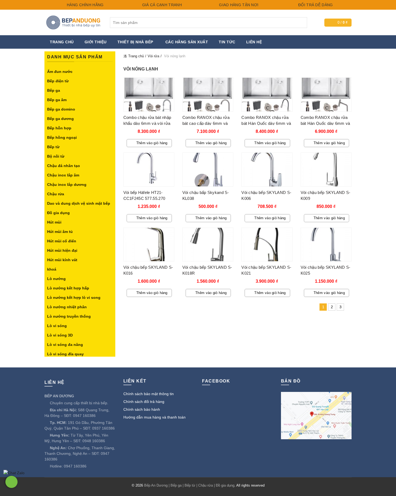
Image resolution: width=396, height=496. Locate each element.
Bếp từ (53, 147)
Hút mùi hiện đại (62, 250)
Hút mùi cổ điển (61, 241)
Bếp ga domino (61, 109)
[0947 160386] (11, 482)
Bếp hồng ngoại (62, 137)
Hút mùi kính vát (62, 260)
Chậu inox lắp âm (63, 175)
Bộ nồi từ (55, 156)
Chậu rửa (55, 194)
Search (301, 22)
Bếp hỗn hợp (59, 128)
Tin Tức (227, 42)
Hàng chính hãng (85, 5)
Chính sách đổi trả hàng (143, 401)
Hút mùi (54, 222)
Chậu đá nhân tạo (63, 166)
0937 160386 (103, 428)
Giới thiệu (96, 42)
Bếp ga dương (60, 118)
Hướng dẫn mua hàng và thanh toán (154, 417)
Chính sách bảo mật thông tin (148, 394)
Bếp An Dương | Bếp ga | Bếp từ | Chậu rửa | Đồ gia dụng (189, 485)
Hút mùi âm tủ (60, 231)
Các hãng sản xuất (186, 42)
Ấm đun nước (59, 71)
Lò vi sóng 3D (60, 335)
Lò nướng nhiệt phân (67, 307)
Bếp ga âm (57, 100)
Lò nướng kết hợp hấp (68, 288)
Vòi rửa (153, 56)
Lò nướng (56, 279)
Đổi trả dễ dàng (315, 5)
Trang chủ (62, 42)
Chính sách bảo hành (141, 409)
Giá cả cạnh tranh (161, 5)
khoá (51, 269)
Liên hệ (254, 42)
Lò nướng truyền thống (69, 316)
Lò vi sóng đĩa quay (65, 354)
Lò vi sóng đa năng (65, 344)
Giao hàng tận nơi (238, 5)
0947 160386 (84, 415)
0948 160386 (93, 441)
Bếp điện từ (58, 81)
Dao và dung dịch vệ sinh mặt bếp (78, 203)
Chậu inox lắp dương (66, 184)
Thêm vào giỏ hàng (152, 143)
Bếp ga (53, 90)
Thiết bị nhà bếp (135, 42)
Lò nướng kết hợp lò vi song (73, 297)
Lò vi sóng (57, 326)
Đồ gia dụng (58, 213)
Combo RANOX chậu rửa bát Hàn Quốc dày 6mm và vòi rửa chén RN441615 (325, 123)
